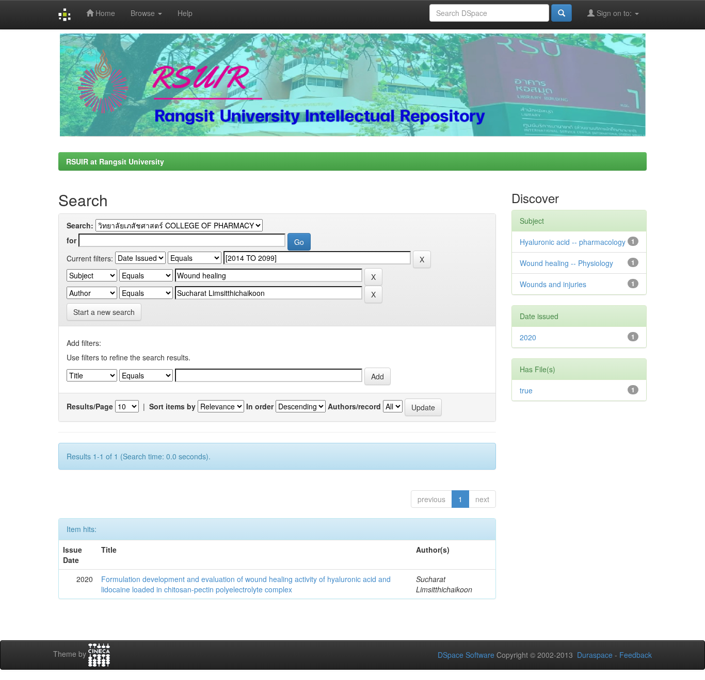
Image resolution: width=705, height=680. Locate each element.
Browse (144, 13)
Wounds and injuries (553, 284)
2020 (528, 337)
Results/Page (90, 406)
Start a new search (104, 312)
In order (260, 406)
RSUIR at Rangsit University (115, 161)
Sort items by (172, 406)
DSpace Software (466, 655)
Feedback (635, 655)
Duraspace (595, 655)
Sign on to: (614, 13)
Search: (80, 225)
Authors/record (354, 406)
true (526, 390)
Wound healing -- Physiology (566, 263)
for (71, 240)
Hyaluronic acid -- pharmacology (573, 242)
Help (185, 13)
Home (104, 13)
